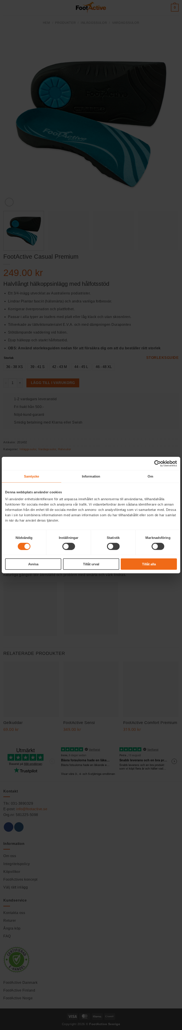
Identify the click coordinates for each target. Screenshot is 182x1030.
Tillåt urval (91, 564)
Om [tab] (150, 476)
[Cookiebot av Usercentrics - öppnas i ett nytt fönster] (157, 463)
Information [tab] (91, 476)
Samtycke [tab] (31, 476)
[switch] (68, 546)
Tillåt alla (149, 564)
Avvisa (33, 564)
